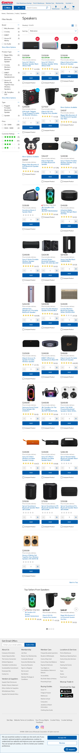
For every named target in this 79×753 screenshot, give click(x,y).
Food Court (63, 677)
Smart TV (43, 690)
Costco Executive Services (68, 659)
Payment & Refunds (47, 665)
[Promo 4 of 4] (53, 629)
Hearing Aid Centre (66, 665)
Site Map (10, 720)
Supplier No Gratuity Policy (10, 694)
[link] (31, 53)
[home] (7, 3)
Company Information (8, 653)
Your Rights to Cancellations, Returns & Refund (48, 670)
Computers (44, 702)
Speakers (23, 13)
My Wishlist (24, 674)
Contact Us (5, 674)
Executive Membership (28, 662)
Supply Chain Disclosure (9, 682)
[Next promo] (76, 609)
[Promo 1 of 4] (47, 629)
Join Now (24, 653)
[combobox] (19, 8)
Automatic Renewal (27, 659)
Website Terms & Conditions (24, 720)
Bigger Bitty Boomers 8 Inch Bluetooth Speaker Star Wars (68, 617)
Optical (62, 662)
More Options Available (69, 107)
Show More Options (9, 47)
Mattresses (44, 696)
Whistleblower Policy (8, 691)
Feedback (39, 722)
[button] (48, 8)
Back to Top (74, 582)
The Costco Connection (9, 659)
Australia (68, 3)
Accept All (62, 738)
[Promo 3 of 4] (51, 629)
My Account (25, 671)
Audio (17, 13)
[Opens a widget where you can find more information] (70, 749)
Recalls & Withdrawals (47, 656)
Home (3, 13)
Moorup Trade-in (66, 682)
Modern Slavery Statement (10, 685)
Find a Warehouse (65, 653)
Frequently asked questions (49, 653)
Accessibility (44, 675)
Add (31, 78)
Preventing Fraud (46, 682)
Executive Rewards (27, 665)
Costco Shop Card (46, 659)
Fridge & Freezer (46, 693)
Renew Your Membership (29, 656)
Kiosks (62, 674)
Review (62, 743)
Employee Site (6, 671)
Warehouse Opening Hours (68, 656)
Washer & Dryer (45, 699)
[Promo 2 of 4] (49, 629)
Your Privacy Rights (42, 720)
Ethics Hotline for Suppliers (10, 688)
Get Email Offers (9, 641)
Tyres (61, 671)
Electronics (10, 13)
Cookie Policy (55, 720)
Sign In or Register (26, 668)
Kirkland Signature (7, 662)
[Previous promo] (24, 609)
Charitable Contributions (9, 665)
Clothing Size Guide (47, 710)
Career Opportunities (8, 656)
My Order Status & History (48, 679)
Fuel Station (63, 668)
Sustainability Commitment (10, 668)
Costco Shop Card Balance (49, 662)
